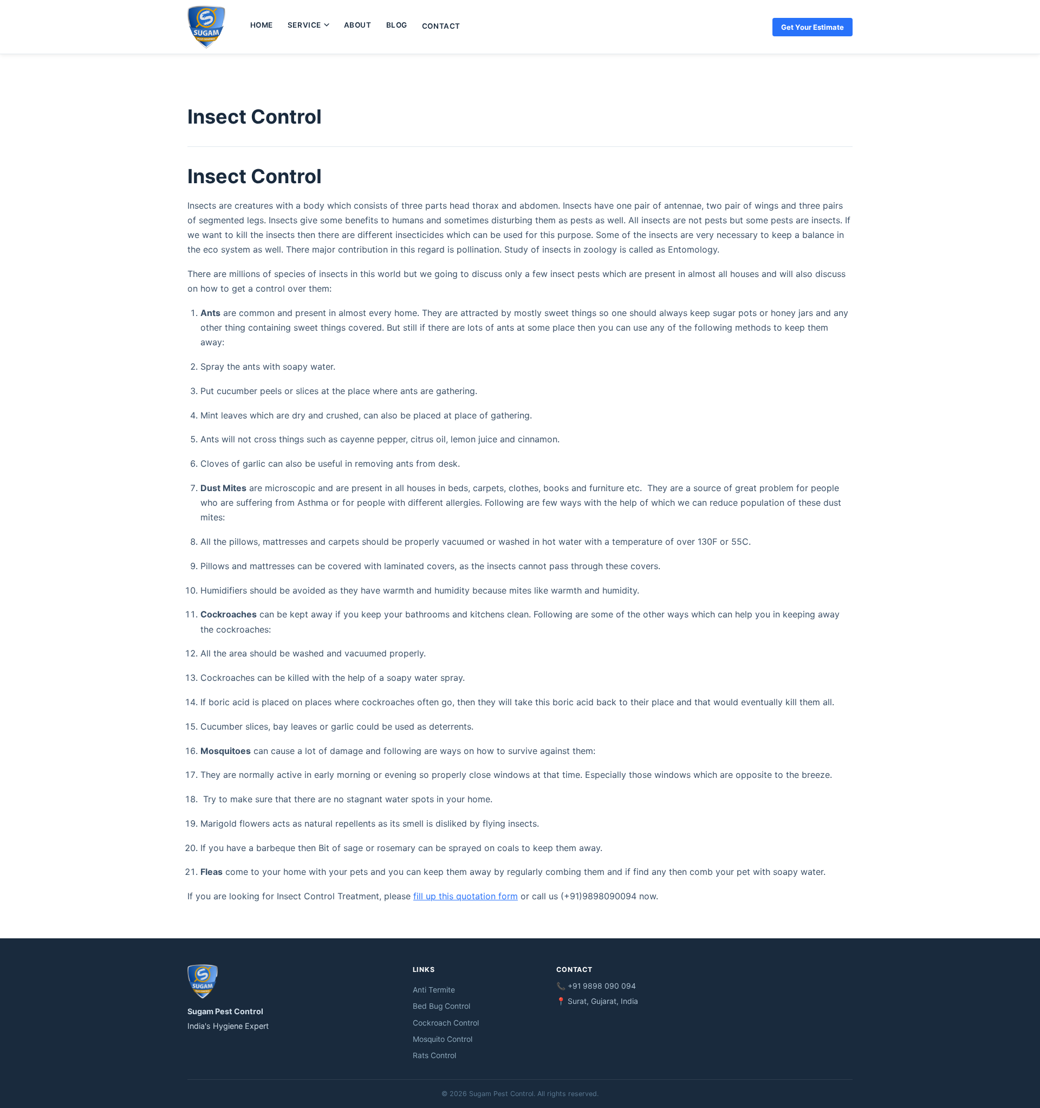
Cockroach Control (446, 1023)
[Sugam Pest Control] (206, 26)
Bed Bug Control (441, 1006)
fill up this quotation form (465, 896)
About (358, 25)
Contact (441, 26)
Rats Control (434, 1055)
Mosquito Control (442, 1039)
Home (261, 25)
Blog (396, 25)
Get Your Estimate (812, 27)
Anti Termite (434, 989)
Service (304, 25)
